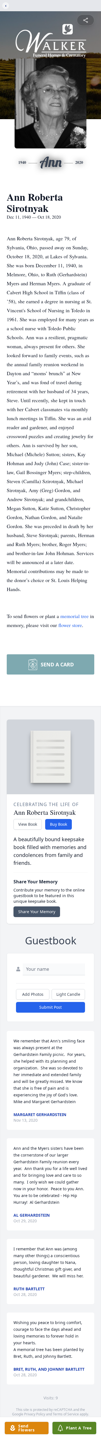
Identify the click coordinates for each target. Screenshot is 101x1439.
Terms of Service (66, 1414)
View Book (27, 824)
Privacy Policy (34, 1414)
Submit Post (50, 1007)
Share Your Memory (36, 911)
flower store (70, 625)
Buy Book (58, 824)
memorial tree (74, 616)
